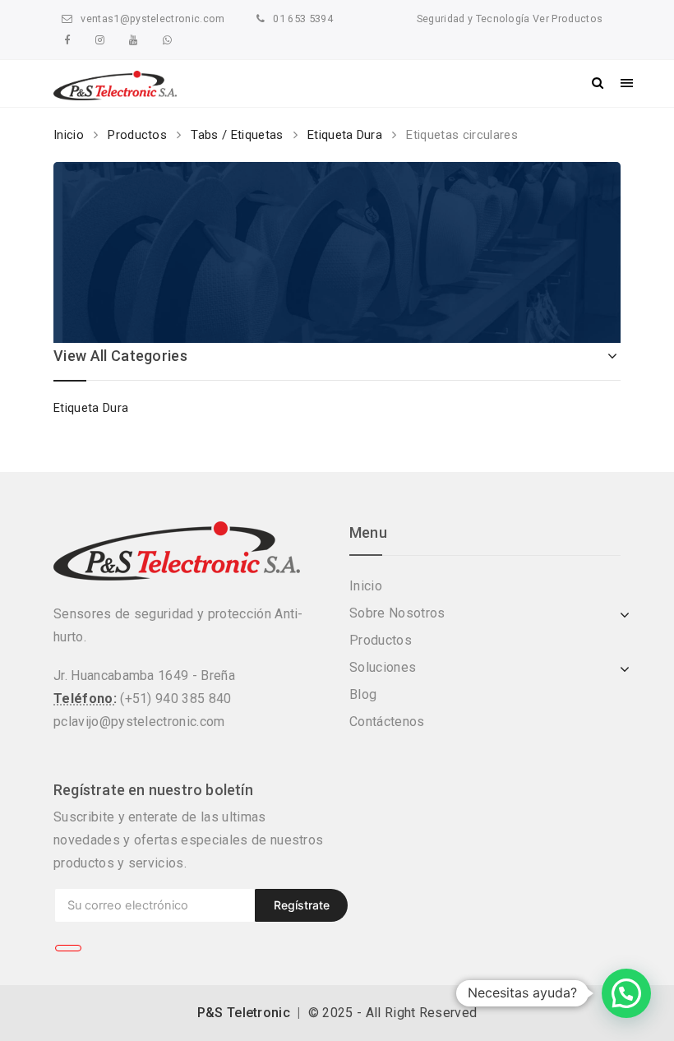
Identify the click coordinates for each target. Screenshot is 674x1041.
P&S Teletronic (243, 1012)
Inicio (68, 134)
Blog (362, 694)
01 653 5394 (303, 18)
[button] (626, 993)
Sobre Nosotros (397, 613)
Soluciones (382, 667)
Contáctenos (387, 721)
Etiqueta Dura (344, 134)
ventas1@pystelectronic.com (152, 18)
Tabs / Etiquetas (237, 134)
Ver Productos (566, 18)
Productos (137, 134)
